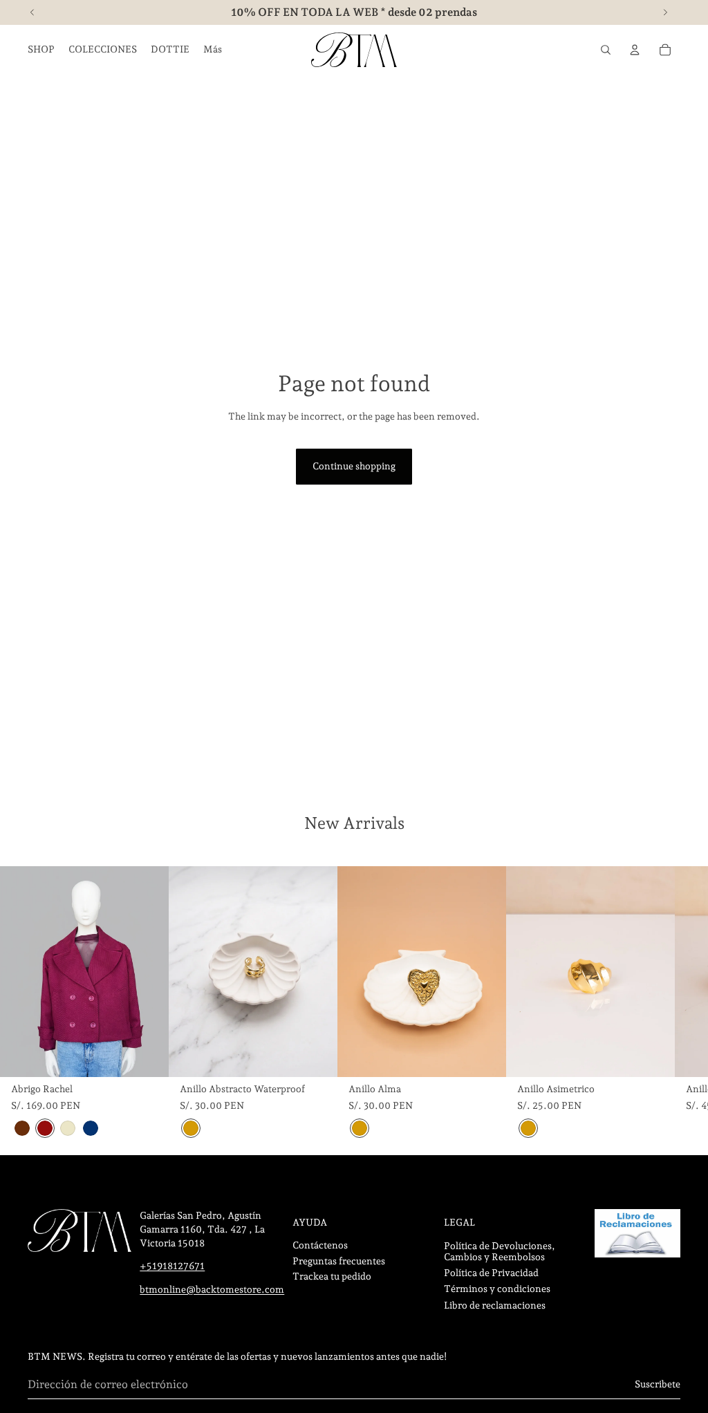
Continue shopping (354, 465)
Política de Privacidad (491, 1272)
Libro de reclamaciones (495, 1305)
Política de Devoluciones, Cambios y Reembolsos (499, 1251)
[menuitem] (212, 49)
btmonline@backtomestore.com (212, 1289)
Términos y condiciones (497, 1288)
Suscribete (657, 1383)
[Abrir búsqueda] (605, 50)
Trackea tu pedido (331, 1276)
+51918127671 (172, 1265)
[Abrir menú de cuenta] (635, 50)
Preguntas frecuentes (338, 1260)
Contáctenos (320, 1245)
